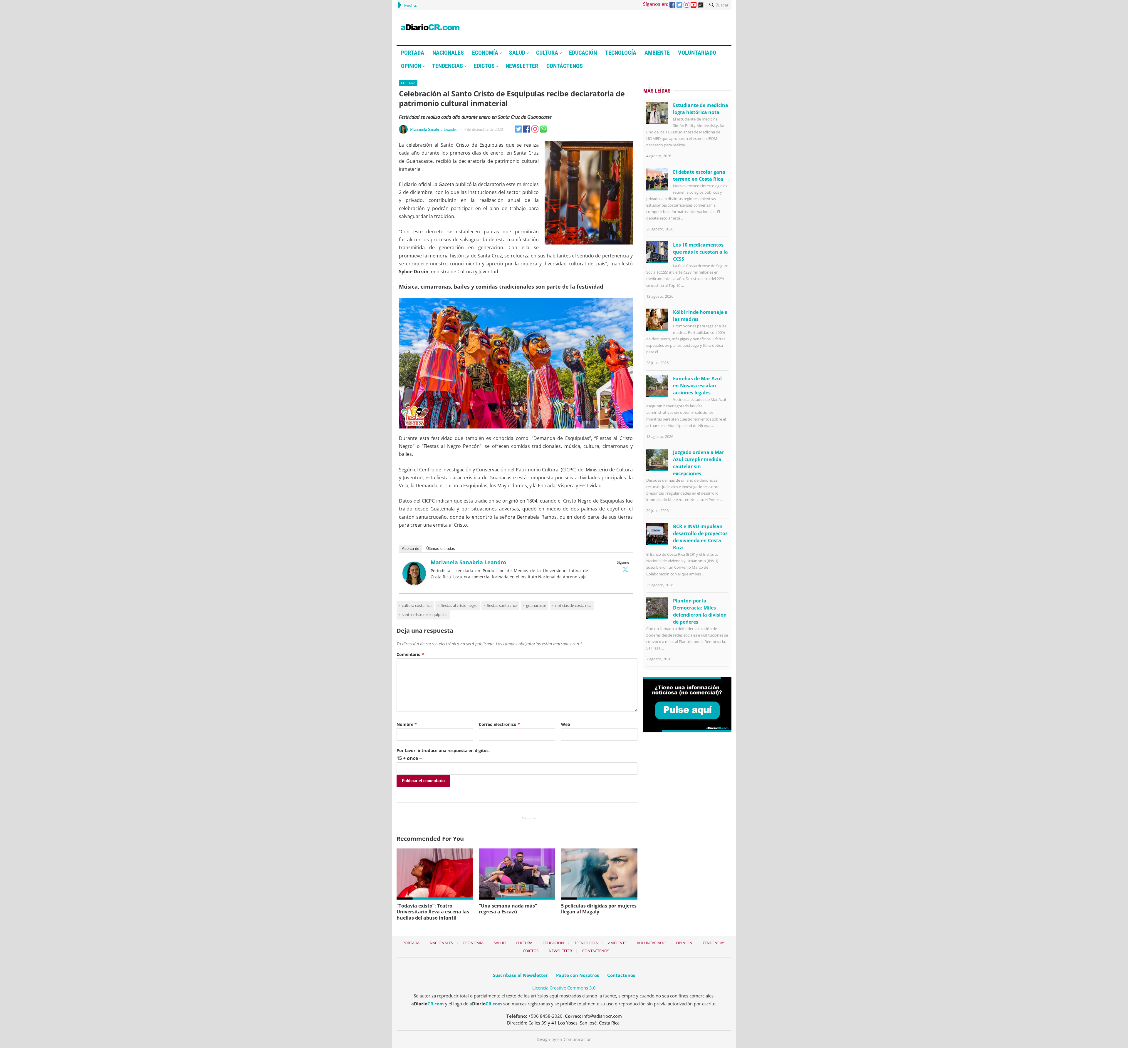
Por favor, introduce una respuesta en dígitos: (443, 750)
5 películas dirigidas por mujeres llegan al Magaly (599, 909)
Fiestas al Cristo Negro (459, 605)
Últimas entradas (440, 548)
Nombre (407, 724)
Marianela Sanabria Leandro (433, 129)
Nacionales (448, 52)
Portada (412, 52)
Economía (485, 52)
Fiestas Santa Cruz (502, 605)
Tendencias (447, 65)
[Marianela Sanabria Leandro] (414, 583)
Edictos (484, 65)
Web (565, 724)
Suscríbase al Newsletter (520, 975)
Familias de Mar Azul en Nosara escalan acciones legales (697, 385)
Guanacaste (536, 605)
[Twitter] (625, 569)
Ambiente (657, 52)
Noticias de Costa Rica (573, 605)
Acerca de (410, 548)
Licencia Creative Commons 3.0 (564, 988)
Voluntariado (697, 52)
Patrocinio (529, 818)
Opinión (411, 65)
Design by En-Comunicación (564, 1039)
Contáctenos (564, 65)
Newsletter (522, 65)
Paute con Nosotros (577, 975)
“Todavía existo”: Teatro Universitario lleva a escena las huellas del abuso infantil (433, 912)
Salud (517, 52)
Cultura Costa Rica (417, 605)
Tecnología (620, 52)
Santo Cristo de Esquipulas (424, 614)
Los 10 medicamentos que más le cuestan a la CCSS (700, 252)
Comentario (410, 654)
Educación (583, 52)
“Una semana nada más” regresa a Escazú (508, 909)
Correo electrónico (499, 724)
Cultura (547, 52)
